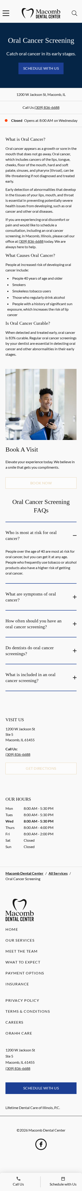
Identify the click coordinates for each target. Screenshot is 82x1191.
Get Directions (41, 768)
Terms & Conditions (27, 1011)
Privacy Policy (22, 1000)
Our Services (19, 940)
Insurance (17, 984)
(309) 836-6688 (47, 107)
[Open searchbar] (74, 13)
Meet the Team (21, 951)
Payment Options (24, 973)
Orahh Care (18, 1033)
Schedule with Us (41, 68)
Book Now (41, 483)
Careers (14, 1022)
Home (11, 929)
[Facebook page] (41, 1144)
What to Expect (22, 962)
